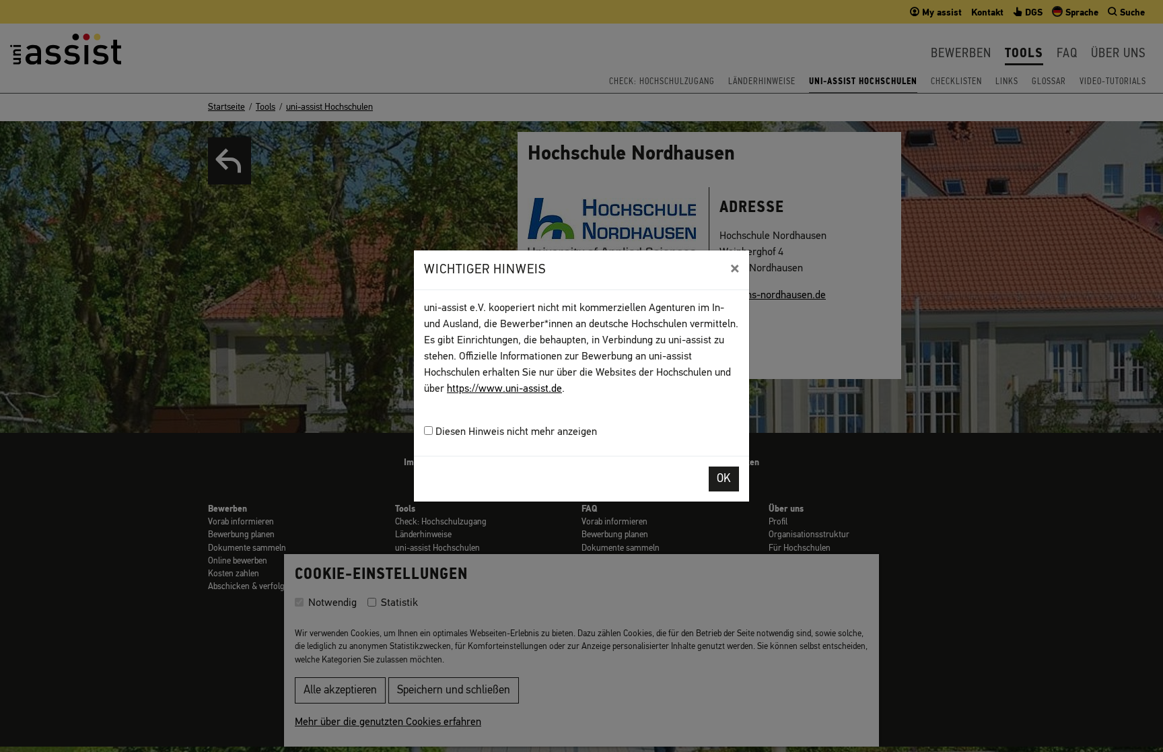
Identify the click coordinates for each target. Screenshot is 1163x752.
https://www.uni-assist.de (504, 389)
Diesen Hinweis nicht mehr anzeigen (515, 432)
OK (724, 479)
